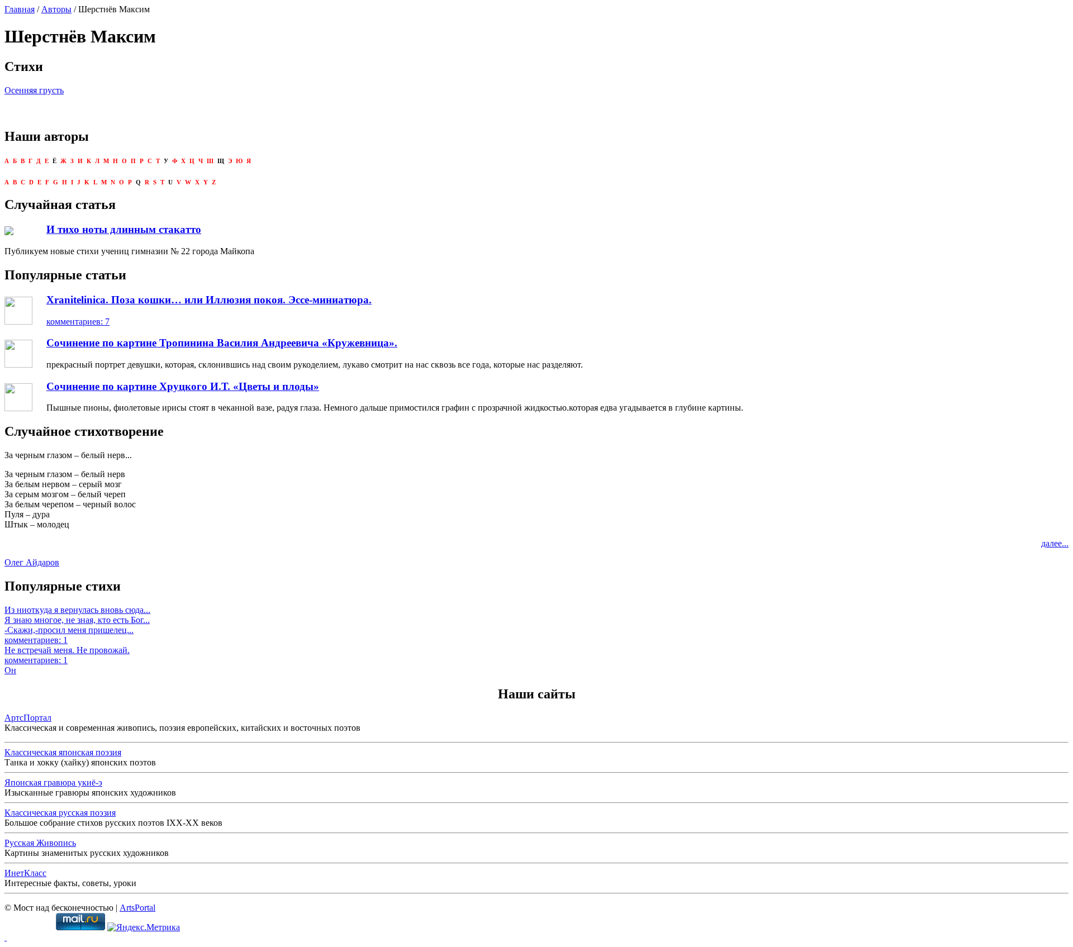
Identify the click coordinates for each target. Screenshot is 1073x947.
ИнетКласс (25, 873)
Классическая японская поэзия (62, 752)
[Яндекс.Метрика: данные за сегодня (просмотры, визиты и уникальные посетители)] (143, 927)
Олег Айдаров (31, 562)
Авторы (56, 9)
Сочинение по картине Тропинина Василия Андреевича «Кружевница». (221, 343)
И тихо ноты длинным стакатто (123, 229)
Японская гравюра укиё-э (53, 782)
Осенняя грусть (34, 90)
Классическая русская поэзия (60, 812)
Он (10, 670)
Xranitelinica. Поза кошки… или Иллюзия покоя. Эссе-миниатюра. (209, 300)
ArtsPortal (137, 907)
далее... (1055, 543)
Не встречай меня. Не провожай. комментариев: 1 (67, 655)
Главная (19, 9)
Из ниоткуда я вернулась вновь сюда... (77, 610)
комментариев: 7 (78, 321)
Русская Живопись (40, 843)
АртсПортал (27, 717)
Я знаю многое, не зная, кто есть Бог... (77, 620)
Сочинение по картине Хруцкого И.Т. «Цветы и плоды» (182, 386)
